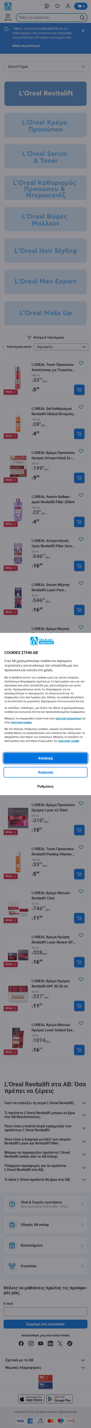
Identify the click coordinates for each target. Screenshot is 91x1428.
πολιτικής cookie (68, 741)
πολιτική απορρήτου (68, 718)
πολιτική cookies (21, 722)
